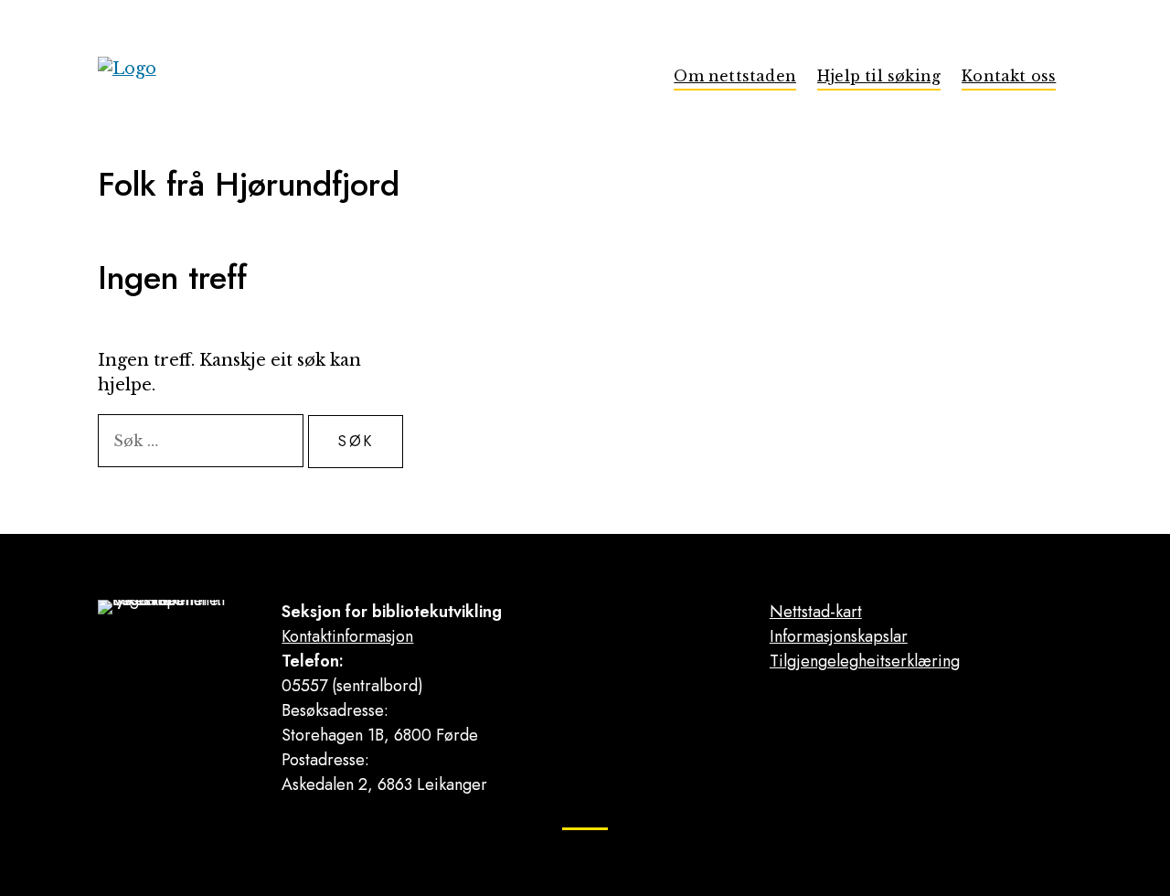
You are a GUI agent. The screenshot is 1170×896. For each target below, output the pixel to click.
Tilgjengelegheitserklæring (865, 661)
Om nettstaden (735, 76)
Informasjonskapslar (839, 636)
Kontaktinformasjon (347, 636)
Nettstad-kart (816, 612)
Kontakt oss (1009, 76)
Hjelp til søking (879, 76)
